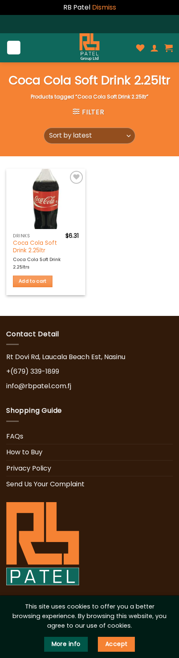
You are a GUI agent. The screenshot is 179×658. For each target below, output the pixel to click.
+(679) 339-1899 (32, 371)
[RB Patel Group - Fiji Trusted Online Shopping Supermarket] (89, 47)
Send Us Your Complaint (45, 484)
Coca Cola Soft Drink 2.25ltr (35, 246)
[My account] (154, 48)
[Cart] (168, 48)
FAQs (14, 436)
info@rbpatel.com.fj (38, 386)
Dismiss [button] (104, 7)
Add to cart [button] (33, 281)
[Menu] (14, 47)
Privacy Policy (28, 468)
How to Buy (24, 452)
